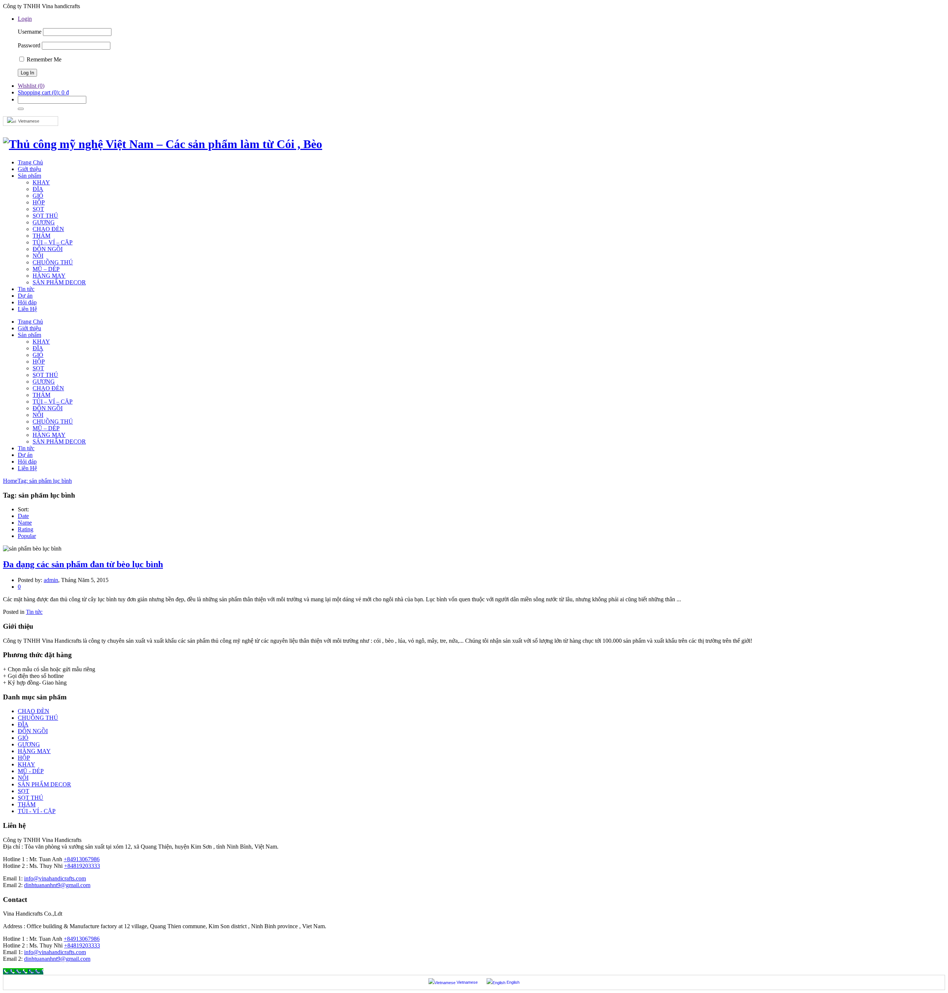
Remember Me (43, 59)
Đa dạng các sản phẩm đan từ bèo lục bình (83, 564)
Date (23, 516)
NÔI (23, 778)
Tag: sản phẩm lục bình (44, 481)
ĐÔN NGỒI (33, 731)
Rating (25, 529)
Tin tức (34, 612)
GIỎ (23, 738)
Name (25, 522)
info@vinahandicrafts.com (55, 878)
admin (51, 580)
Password (29, 45)
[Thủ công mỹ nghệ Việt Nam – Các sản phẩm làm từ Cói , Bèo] (162, 144)
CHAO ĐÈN (33, 711)
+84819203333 (82, 866)
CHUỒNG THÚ (38, 718)
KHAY (26, 764)
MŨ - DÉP (31, 771)
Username (29, 32)
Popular (27, 536)
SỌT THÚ (30, 798)
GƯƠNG (29, 744)
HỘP (24, 758)
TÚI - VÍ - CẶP (37, 811)
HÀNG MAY (34, 751)
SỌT (23, 791)
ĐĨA (23, 724)
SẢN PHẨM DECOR (44, 784)
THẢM (27, 804)
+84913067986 (82, 859)
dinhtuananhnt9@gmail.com (57, 885)
